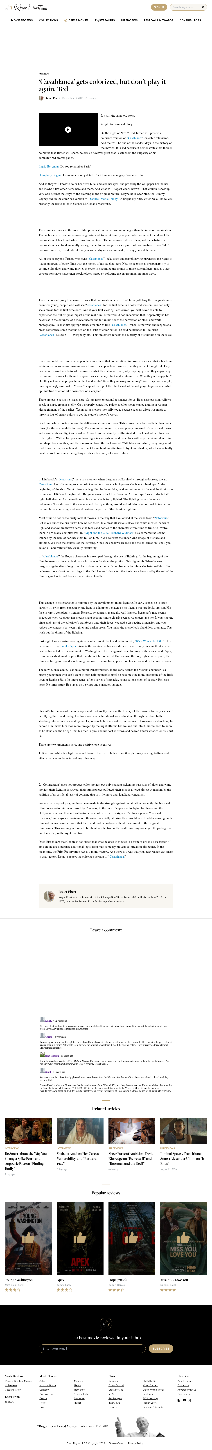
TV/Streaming (105, 20)
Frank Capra (68, 646)
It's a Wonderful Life (149, 641)
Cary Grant (46, 484)
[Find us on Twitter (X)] (190, 1400)
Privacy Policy (135, 1443)
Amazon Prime (47, 1385)
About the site (185, 1381)
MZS (111, 1394)
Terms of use (116, 1443)
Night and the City (96, 533)
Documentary (47, 1394)
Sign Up (9, 1401)
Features (148, 1394)
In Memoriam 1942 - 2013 (94, 1426)
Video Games (150, 1385)
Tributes (112, 1407)
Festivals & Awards (158, 20)
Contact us (183, 1385)
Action (42, 1381)
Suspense (79, 1398)
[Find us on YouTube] (184, 1400)
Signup (159, 7)
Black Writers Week (153, 1389)
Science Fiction (82, 1394)
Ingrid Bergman (49, 166)
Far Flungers (115, 1398)
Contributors (190, 20)
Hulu (42, 1407)
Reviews (113, 1381)
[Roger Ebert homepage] (26, 7)
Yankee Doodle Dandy (103, 199)
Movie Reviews (22, 20)
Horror (42, 1402)
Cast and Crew (13, 1389)
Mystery (78, 1381)
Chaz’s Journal (116, 1385)
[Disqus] (106, 1054)
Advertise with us (187, 1389)
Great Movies (78, 20)
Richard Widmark (122, 533)
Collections (48, 20)
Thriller (77, 1402)
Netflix (77, 1385)
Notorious (65, 479)
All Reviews (11, 1385)
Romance (79, 1389)
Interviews (129, 20)
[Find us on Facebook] (179, 1400)
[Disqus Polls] (106, 976)
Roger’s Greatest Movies (18, 1381)
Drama (43, 1398)
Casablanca (135, 138)
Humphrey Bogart (50, 175)
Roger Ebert (52, 98)
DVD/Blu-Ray (150, 1381)
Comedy (44, 1389)
